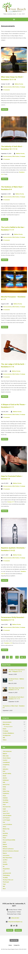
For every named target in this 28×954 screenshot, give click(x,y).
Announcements (7, 87)
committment (6, 762)
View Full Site (14, 940)
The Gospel (6, 882)
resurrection (6, 855)
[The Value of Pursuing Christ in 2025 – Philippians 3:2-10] (5, 672)
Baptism (5, 753)
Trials (4, 884)
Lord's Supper (6, 820)
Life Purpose (6, 817)
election (5, 778)
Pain (4, 831)
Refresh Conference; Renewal (10, 851)
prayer (4, 842)
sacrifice (5, 859)
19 (17, 657)
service (5, 862)
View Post (4, 109)
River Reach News (7, 857)
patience (5, 835)
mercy (4, 826)
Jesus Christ (6, 813)
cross (4, 767)
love (4, 822)
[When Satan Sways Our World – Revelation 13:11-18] (14, 71)
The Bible (5, 877)
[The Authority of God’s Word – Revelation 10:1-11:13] (14, 141)
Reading (5, 846)
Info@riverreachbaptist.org (15, 921)
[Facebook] (11, 925)
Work (4, 888)
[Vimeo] (16, 925)
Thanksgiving (6, 875)
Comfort (5, 760)
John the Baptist (7, 815)
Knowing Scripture (8, 726)
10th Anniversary (7, 751)
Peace (4, 837)
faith (4, 782)
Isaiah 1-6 (5, 811)
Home (10, 945)
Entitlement (6, 780)
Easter (4, 775)
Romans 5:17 (11, 502)
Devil (4, 771)
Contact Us (16, 945)
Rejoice (5, 853)
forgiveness (6, 793)
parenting (5, 833)
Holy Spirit (5, 802)
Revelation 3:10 (8, 643)
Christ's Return (7, 758)
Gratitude (5, 798)
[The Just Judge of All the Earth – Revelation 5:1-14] (14, 359)
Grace (4, 795)
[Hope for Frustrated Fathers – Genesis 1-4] (14, 471)
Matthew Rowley (19, 84)
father (4, 789)
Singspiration (6, 868)
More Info (9, 930)
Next (22, 657)
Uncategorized (6, 735)
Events (4, 728)
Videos (4, 739)
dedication (5, 769)
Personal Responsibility (9, 840)
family (4, 786)
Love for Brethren (7, 824)
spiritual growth (7, 873)
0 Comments (6, 90)
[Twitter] (14, 925)
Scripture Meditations (8, 733)
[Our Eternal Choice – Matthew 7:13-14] (5, 681)
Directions (18, 930)
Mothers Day (6, 828)
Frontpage (22, 87)
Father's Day (6, 791)
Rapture (5, 844)
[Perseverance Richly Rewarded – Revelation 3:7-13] (14, 612)
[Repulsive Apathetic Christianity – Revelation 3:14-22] (14, 542)
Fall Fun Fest (6, 784)
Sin (3, 866)
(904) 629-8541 (15, 918)
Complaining (6, 764)
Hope (4, 804)
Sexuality (5, 864)
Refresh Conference (8, 848)
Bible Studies (15, 87)
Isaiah (4, 809)
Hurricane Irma (6, 806)
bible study (5, 755)
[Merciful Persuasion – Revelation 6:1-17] (14, 291)
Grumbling (5, 800)
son (4, 871)
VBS (4, 737)
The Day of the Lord (8, 879)
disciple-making (7, 773)
